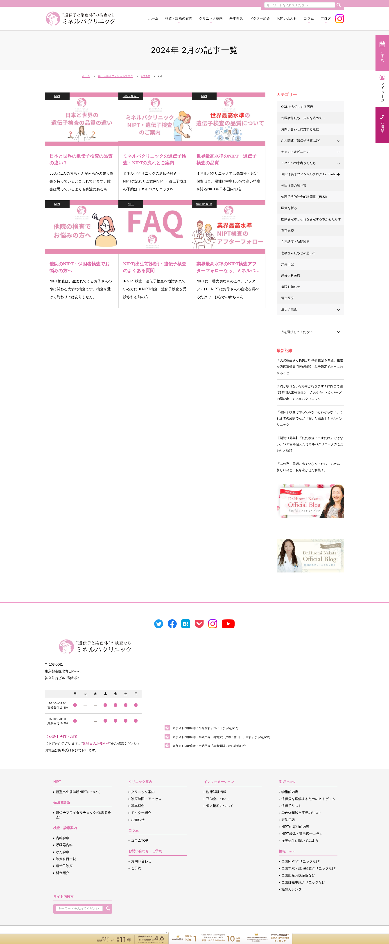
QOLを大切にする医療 (297, 106)
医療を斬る (289, 208)
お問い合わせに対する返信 (300, 129)
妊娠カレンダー (293, 889)
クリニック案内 (143, 792)
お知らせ (138, 820)
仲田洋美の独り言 (293, 185)
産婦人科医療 (290, 275)
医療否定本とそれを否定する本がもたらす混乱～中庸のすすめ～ (311, 221)
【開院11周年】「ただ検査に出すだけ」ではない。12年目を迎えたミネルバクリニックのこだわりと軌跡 (310, 444)
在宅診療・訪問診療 (295, 241)
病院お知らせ (131, 96)
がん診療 (62, 852)
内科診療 (62, 838)
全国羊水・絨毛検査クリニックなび (308, 868)
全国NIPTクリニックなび (300, 861)
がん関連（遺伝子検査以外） (301, 140)
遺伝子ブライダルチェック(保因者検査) (83, 815)
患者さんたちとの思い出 (298, 253)
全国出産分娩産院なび (298, 875)
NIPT (57, 96)
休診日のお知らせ (96, 743)
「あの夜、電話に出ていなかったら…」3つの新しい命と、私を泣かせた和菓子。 (309, 467)
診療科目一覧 (66, 859)
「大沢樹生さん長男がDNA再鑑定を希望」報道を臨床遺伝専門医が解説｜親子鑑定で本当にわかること (310, 366)
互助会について (218, 799)
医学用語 (288, 820)
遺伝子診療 (64, 866)
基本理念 (236, 18)
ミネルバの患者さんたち (298, 163)
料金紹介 (62, 873)
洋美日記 (287, 264)
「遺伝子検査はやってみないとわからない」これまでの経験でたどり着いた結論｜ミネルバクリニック (310, 418)
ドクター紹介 (260, 18)
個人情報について (219, 806)
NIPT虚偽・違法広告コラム (302, 834)
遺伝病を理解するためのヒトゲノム (308, 799)
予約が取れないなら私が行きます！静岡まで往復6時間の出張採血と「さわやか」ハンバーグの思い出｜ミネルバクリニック (310, 392)
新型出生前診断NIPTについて (78, 792)
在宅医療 (287, 230)
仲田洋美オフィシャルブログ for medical (310, 174)
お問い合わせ (287, 18)
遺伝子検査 (289, 309)
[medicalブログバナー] (310, 555)
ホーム (153, 18)
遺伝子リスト (291, 806)
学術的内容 (289, 792)
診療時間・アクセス (146, 799)
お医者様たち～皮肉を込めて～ (303, 118)
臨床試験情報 (216, 792)
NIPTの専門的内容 (295, 827)
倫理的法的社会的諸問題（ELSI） (305, 196)
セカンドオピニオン (295, 151)
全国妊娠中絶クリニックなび (303, 882)
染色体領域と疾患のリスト (301, 813)
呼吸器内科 (64, 845)
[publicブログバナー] (310, 501)
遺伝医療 (287, 298)
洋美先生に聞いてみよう (300, 841)
